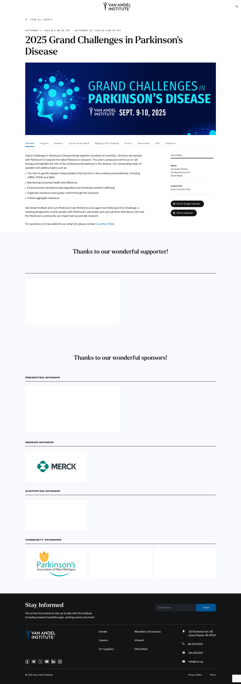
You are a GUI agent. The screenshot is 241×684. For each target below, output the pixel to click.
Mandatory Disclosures (148, 631)
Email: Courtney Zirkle (180, 189)
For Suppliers (106, 649)
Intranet (139, 640)
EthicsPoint (141, 649)
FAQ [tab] (157, 143)
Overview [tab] (29, 143)
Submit (206, 608)
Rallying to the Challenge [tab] (107, 143)
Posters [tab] (128, 143)
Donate (103, 631)
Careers (103, 640)
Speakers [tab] (58, 143)
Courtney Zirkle (105, 224)
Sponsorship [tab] (144, 143)
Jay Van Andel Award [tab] (79, 143)
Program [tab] (44, 143)
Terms (213, 675)
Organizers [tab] (170, 143)
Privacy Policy (195, 675)
